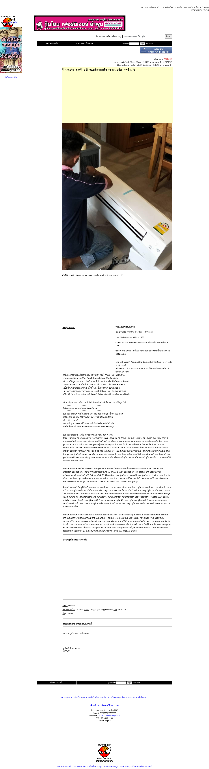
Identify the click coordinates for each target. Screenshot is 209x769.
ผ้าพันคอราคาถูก (111, 766)
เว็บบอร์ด (178, 7)
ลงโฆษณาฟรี (154, 7)
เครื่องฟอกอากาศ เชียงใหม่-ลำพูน (87, 766)
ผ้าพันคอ (195, 10)
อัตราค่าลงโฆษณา (111, 697)
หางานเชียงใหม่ (167, 7)
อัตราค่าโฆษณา (202, 7)
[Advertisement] (110, 95)
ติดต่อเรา (144, 697)
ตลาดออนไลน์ (189, 7)
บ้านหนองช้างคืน (64, 766)
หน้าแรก (144, 7)
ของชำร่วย (204, 10)
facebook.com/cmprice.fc (109, 716)
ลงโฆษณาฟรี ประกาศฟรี (130, 697)
